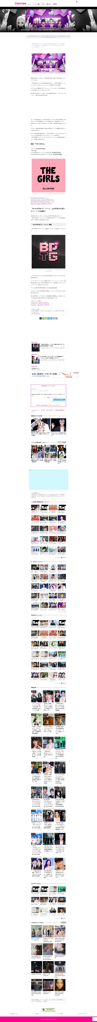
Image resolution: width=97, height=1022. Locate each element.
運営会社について (14, 1013)
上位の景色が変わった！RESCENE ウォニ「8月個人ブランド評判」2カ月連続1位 (48, 874)
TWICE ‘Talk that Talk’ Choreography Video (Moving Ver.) (60, 940)
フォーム (52, 405)
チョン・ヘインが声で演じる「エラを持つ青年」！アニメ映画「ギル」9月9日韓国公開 (36, 753)
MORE (63, 922)
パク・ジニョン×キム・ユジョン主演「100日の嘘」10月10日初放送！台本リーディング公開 (36, 707)
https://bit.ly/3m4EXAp (44, 303)
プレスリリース (36, 410)
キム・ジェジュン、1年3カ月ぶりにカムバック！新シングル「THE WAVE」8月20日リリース (59, 849)
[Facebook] (48, 318)
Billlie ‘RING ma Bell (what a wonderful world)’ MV (59, 993)
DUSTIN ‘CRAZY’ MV (36, 974)
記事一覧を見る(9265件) (36, 313)
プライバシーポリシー (82, 1013)
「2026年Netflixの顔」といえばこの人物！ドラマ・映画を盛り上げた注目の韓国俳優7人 (59, 707)
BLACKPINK (50, 410)
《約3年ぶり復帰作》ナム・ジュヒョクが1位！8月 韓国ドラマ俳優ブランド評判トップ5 (48, 707)
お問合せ (37, 1013)
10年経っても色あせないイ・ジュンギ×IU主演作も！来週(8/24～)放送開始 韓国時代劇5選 (36, 730)
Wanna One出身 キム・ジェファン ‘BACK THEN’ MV (47, 958)
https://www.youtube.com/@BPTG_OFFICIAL (41, 203)
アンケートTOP (61, 442)
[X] (40, 318)
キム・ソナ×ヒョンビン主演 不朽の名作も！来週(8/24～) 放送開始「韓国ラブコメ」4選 (36, 778)
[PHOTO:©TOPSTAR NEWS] (48, 696)
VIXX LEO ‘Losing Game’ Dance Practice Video (60, 976)
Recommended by (58, 557)
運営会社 (45, 1001)
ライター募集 (59, 1013)
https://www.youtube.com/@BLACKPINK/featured (42, 200)
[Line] (43, 318)
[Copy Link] (56, 318)
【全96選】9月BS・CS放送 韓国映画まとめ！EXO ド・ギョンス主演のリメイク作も (59, 730)
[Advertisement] (48, 107)
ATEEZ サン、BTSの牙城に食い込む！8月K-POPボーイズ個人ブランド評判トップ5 (59, 874)
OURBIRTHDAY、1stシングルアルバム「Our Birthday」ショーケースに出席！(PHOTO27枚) (36, 803)
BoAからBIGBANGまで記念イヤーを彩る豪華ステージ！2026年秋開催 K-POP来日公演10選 (59, 803)
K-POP (95, 27)
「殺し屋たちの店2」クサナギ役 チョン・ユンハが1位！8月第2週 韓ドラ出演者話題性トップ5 (59, 826)
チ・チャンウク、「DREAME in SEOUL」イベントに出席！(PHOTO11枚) (48, 753)
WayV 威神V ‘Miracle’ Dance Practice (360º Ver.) (36, 993)
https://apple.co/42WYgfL (43, 304)
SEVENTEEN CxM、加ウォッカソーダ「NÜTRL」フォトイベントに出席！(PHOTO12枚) (48, 803)
